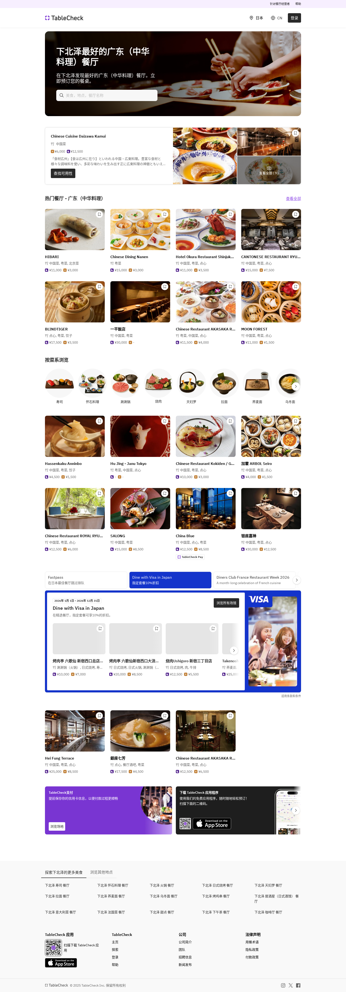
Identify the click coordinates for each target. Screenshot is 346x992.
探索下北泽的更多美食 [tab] (64, 872)
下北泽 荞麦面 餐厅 (111, 896)
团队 (182, 949)
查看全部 (293, 198)
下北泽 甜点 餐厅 (162, 912)
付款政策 (252, 957)
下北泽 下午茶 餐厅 (216, 912)
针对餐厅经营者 (280, 4)
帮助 (298, 4)
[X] (291, 985)
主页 (115, 942)
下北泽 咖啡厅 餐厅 (268, 912)
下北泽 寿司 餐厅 (57, 885)
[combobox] (106, 95)
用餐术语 (252, 942)
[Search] (61, 95)
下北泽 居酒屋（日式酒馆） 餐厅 (276, 898)
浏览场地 (57, 826)
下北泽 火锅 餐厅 (162, 885)
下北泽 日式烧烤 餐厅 (217, 885)
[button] (64, 263)
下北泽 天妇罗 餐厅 (268, 885)
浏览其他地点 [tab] (101, 872)
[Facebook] (298, 985)
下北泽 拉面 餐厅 (57, 896)
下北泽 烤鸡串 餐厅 (216, 896)
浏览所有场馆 (226, 603)
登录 (294, 18)
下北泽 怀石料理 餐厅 (112, 885)
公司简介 (185, 942)
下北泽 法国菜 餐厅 (111, 912)
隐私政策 (252, 949)
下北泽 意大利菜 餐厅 (60, 912)
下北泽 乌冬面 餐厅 (163, 896)
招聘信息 (185, 957)
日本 (259, 18)
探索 (115, 949)
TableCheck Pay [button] (192, 557)
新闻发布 (185, 965)
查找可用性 (63, 173)
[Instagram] (283, 985)
